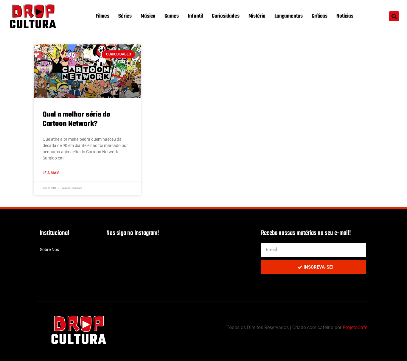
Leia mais (51, 173)
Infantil (195, 16)
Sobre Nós (49, 249)
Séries (125, 16)
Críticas (319, 16)
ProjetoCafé (355, 327)
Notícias (344, 16)
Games (171, 16)
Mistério (256, 16)
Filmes (102, 16)
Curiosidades (226, 16)
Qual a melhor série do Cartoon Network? (76, 119)
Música (148, 16)
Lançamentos (288, 16)
